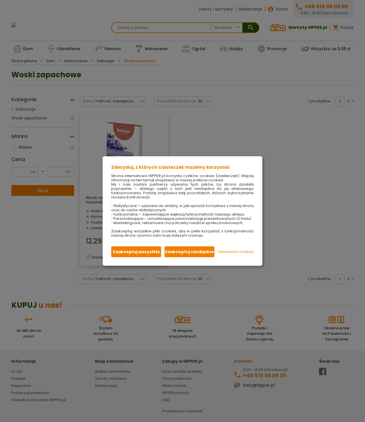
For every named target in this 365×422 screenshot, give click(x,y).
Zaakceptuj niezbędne (189, 252)
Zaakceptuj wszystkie (136, 252)
